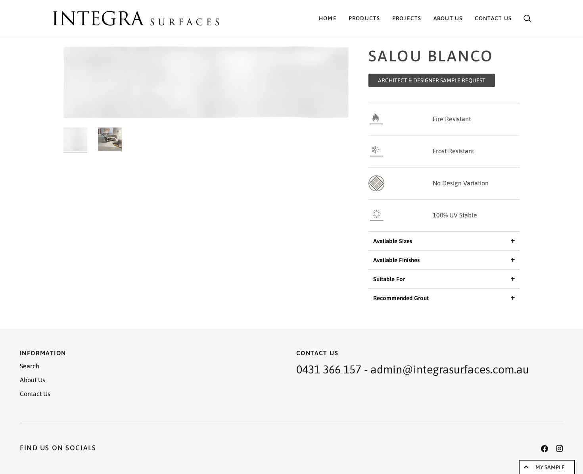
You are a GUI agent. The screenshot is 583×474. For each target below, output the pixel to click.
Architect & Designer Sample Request (431, 80)
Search (29, 365)
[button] (364, 18)
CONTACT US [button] (317, 352)
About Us (32, 379)
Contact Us (35, 393)
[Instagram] (559, 448)
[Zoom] (206, 82)
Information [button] (43, 352)
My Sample (550, 467)
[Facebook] (544, 448)
